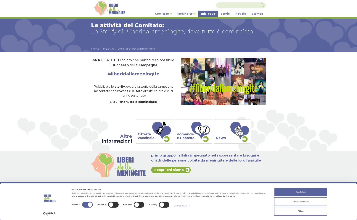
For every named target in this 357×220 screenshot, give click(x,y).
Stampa (257, 13)
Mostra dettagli (180, 206)
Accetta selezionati (301, 202)
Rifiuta (300, 211)
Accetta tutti (301, 192)
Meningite (185, 13)
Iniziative (208, 13)
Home (95, 48)
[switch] (113, 205)
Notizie (240, 13)
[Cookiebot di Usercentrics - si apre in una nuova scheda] (49, 214)
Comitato (162, 13)
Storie (225, 13)
